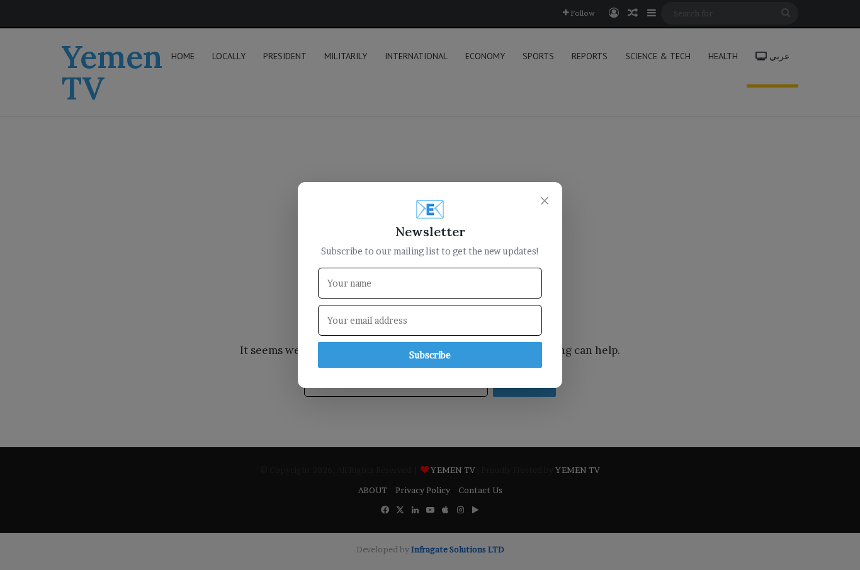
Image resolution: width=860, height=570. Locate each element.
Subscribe (430, 355)
